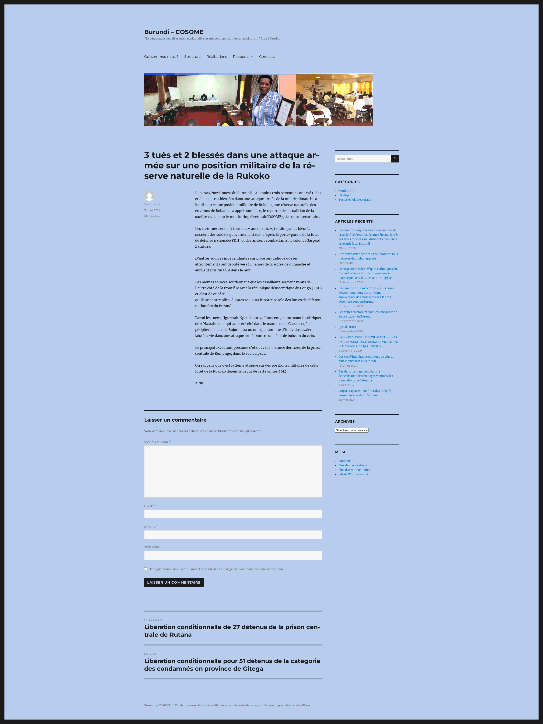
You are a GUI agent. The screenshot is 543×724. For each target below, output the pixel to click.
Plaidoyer (345, 195)
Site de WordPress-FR (353, 474)
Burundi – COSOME (174, 31)
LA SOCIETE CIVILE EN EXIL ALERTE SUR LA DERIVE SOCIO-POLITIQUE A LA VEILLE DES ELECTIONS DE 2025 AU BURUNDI (368, 342)
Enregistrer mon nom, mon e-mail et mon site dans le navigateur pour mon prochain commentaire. (217, 569)
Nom (149, 506)
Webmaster (152, 204)
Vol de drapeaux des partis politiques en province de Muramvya (217, 705)
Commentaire (157, 441)
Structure (192, 57)
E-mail (151, 526)
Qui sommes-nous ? (161, 57)
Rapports (241, 57)
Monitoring (152, 216)
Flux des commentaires (354, 470)
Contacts (267, 57)
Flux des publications (353, 465)
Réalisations (217, 57)
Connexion (346, 461)
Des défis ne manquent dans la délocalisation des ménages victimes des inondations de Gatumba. (366, 376)
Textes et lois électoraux (355, 200)
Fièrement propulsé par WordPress (287, 705)
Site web (152, 547)
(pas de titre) (347, 327)
